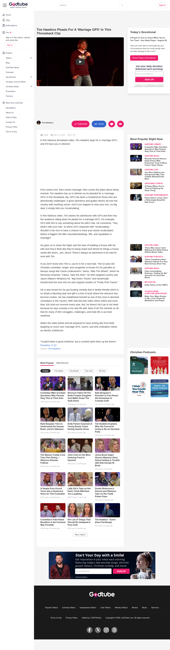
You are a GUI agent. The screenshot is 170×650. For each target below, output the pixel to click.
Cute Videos (105, 607)
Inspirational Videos (88, 607)
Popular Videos (51, 607)
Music (144, 607)
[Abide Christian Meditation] (139, 365)
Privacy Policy (71, 618)
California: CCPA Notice (91, 618)
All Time (102, 371)
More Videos (80, 535)
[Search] (122, 5)
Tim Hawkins (54, 349)
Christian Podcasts (143, 352)
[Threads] (114, 630)
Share (101, 124)
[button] (80, 61)
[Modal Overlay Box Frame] (149, 76)
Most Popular (47, 363)
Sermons (155, 607)
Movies (135, 607)
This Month (74, 371)
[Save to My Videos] (111, 124)
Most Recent (62, 363)
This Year (89, 371)
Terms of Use (56, 618)
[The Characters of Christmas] (159, 365)
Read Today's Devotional (144, 58)
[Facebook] (90, 630)
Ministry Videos (121, 607)
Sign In (10, 45)
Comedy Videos (68, 607)
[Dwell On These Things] (159, 388)
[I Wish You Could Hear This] (139, 388)
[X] (98, 630)
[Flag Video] (120, 124)
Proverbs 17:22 (48, 345)
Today (45, 371)
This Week (58, 371)
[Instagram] (106, 630)
